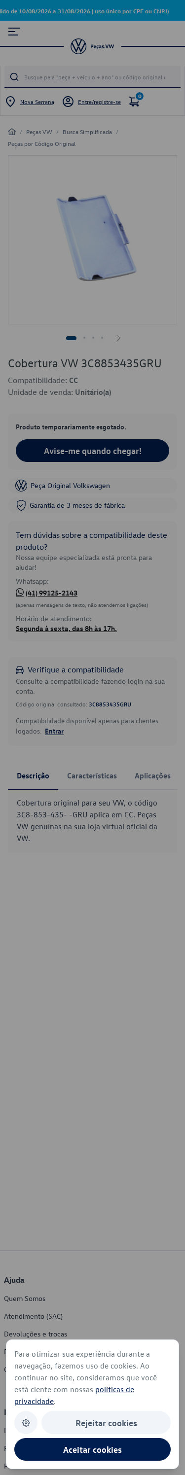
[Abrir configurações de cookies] (25, 1422)
